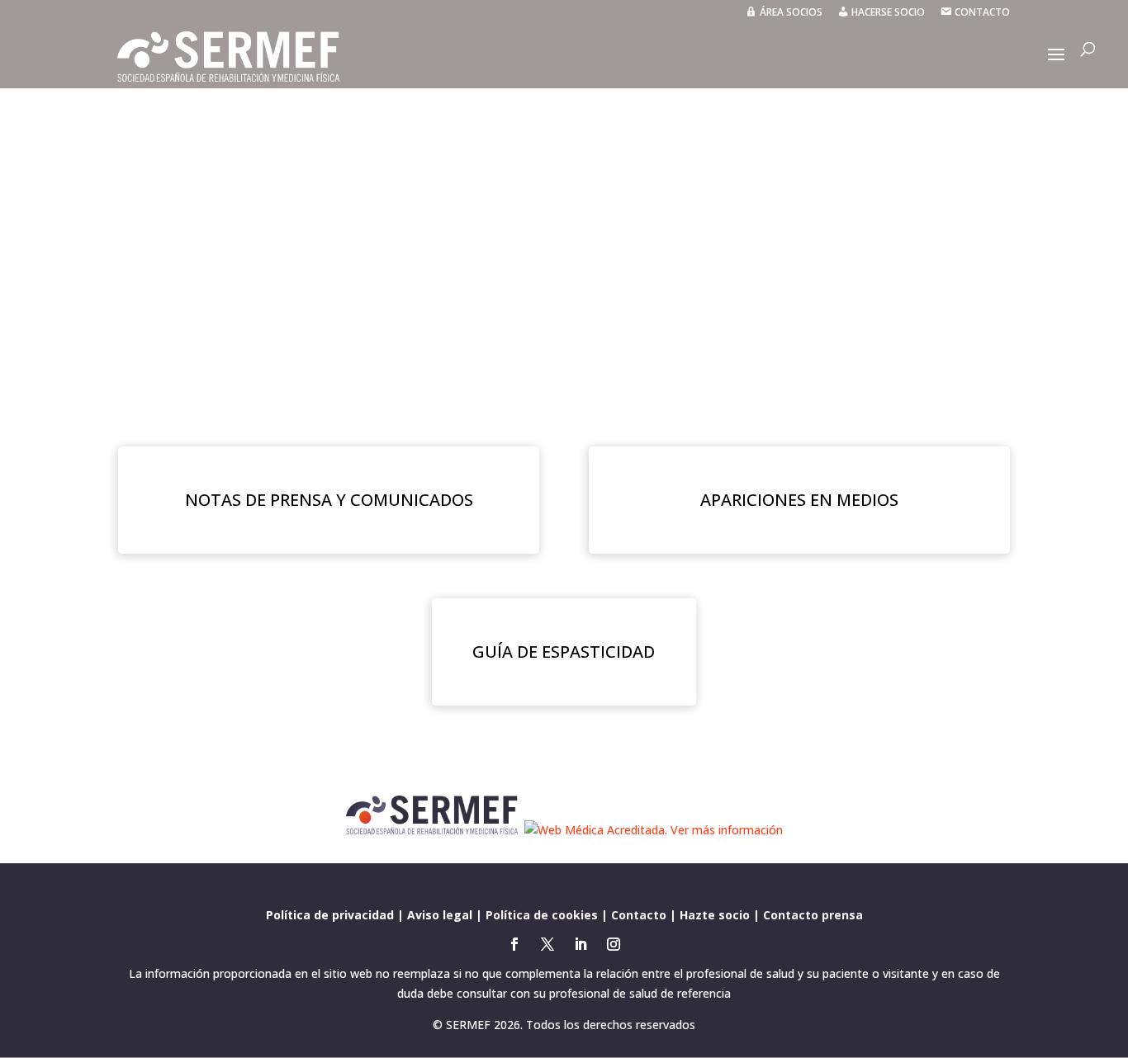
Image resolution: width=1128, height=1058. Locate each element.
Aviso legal (439, 915)
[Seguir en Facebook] (514, 944)
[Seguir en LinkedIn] (580, 944)
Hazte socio (715, 915)
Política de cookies (542, 915)
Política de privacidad (330, 915)
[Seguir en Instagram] (613, 944)
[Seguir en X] (547, 944)
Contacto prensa (813, 915)
